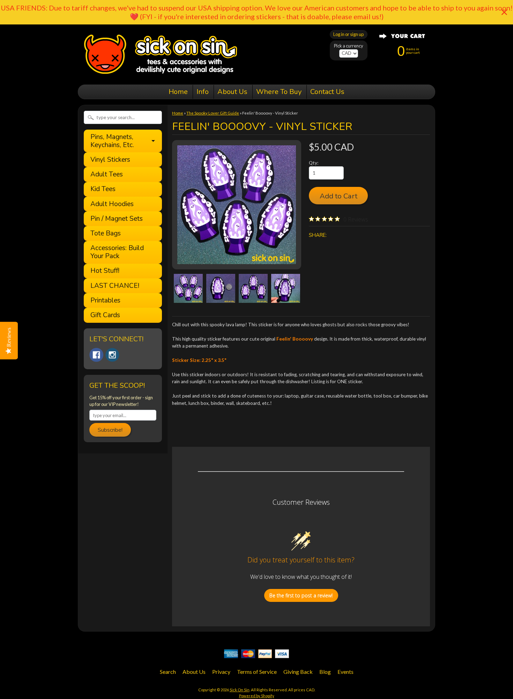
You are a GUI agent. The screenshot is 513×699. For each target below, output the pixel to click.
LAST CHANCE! (114, 286)
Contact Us (327, 91)
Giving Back (298, 671)
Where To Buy (279, 91)
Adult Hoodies (112, 204)
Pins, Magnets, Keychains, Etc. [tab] (112, 141)
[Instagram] (112, 355)
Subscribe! (110, 430)
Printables (105, 301)
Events (345, 671)
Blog (325, 671)
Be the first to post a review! (301, 595)
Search (168, 671)
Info (202, 91)
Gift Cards (105, 315)
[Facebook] (96, 355)
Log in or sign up (348, 34)
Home (178, 91)
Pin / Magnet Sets (116, 219)
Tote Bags (105, 234)
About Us (232, 91)
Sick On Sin (240, 689)
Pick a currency (348, 46)
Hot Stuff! (104, 271)
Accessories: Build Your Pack (117, 252)
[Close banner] (504, 12)
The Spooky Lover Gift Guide (212, 113)
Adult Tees (106, 174)
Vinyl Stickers (110, 160)
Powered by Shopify (256, 695)
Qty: (313, 163)
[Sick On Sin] (161, 75)
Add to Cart (338, 196)
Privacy (221, 671)
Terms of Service (257, 671)
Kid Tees (103, 189)
